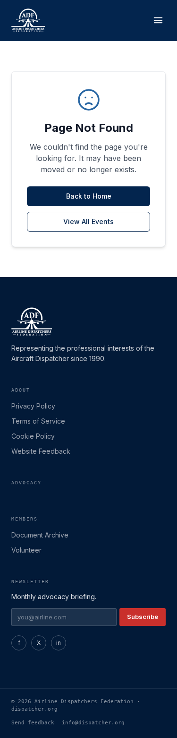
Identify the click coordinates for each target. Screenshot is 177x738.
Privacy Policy (33, 406)
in (58, 642)
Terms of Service (38, 421)
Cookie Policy (33, 436)
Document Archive (39, 535)
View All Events (88, 221)
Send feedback (32, 723)
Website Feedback (40, 451)
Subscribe (142, 616)
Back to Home (88, 196)
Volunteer (26, 550)
